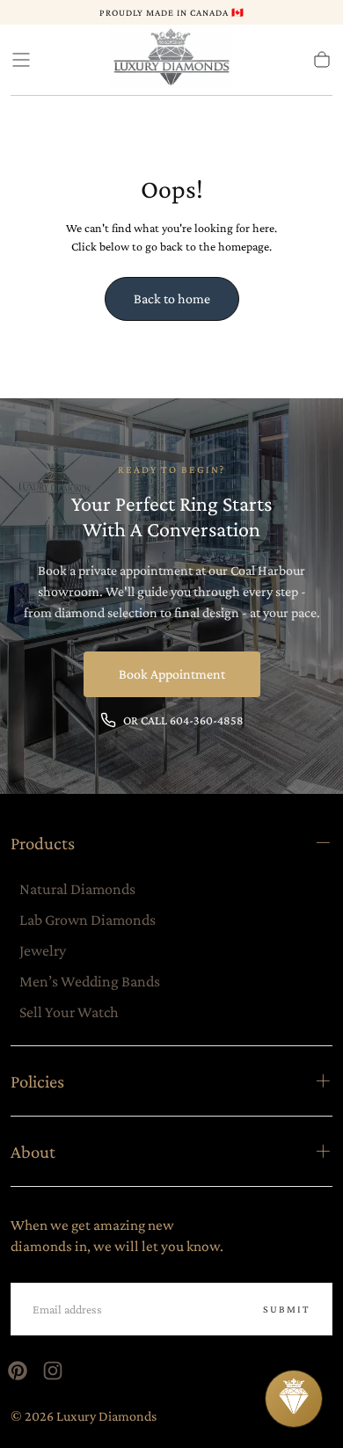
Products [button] (43, 843)
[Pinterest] (17, 1370)
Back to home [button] (172, 298)
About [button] (33, 1151)
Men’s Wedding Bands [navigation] (89, 981)
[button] (21, 59)
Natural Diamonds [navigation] (77, 889)
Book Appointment (172, 673)
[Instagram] (53, 1370)
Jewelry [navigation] (42, 950)
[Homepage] (171, 60)
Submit (286, 1309)
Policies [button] (37, 1081)
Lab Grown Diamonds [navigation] (87, 919)
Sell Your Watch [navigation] (69, 1012)
